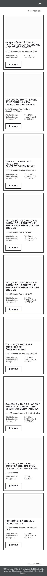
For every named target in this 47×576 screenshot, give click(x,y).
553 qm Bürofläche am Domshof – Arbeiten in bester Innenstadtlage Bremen (22, 286)
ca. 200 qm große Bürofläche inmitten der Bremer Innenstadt (22, 465)
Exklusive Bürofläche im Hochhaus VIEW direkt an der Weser (21, 102)
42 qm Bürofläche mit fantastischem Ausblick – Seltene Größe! (22, 44)
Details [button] (14, 65)
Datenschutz (29, 571)
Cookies (38, 571)
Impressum (17, 571)
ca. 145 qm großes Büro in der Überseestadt (18, 346)
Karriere (23, 573)
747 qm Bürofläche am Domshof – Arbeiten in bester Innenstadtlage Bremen (22, 224)
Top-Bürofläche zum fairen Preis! (20, 522)
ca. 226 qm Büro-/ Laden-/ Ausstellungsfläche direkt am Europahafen (22, 406)
